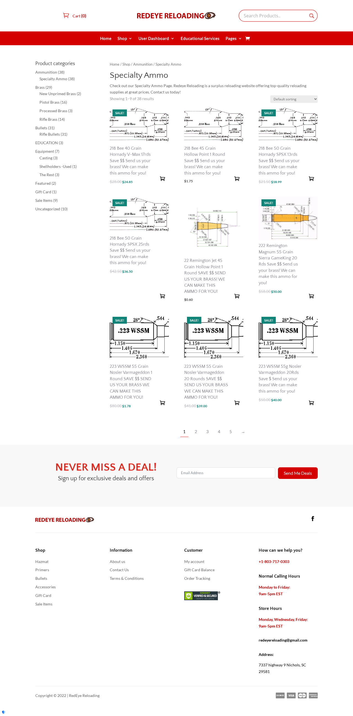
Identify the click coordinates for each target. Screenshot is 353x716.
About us (117, 561)
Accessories (45, 586)
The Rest (46, 174)
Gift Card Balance (199, 569)
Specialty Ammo (53, 78)
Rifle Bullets (49, 134)
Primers (42, 569)
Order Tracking (197, 578)
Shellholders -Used (55, 166)
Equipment (44, 151)
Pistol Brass (49, 102)
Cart (79, 16)
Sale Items (43, 200)
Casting (45, 157)
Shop (122, 38)
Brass (40, 87)
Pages (231, 38)
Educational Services (200, 38)
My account (194, 561)
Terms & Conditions (127, 578)
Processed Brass (53, 110)
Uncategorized (47, 209)
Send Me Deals (298, 473)
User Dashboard (153, 38)
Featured (43, 183)
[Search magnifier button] (311, 16)
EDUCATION (46, 142)
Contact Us (119, 569)
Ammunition (143, 64)
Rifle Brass (48, 119)
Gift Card (43, 191)
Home (105, 38)
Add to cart (162, 178)
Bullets (41, 127)
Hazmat (42, 561)
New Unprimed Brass (57, 93)
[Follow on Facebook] (313, 519)
